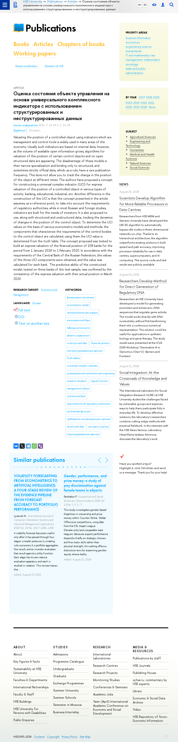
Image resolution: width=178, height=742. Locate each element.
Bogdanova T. (20, 130)
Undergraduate (63, 669)
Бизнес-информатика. (26, 125)
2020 (129, 107)
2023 (136, 103)
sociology (132, 64)
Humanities (137, 150)
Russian (37, 303)
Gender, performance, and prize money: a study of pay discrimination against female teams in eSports (85, 483)
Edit (166, 735)
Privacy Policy (69, 737)
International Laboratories (102, 656)
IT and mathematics (138, 55)
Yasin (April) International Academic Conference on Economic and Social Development (110, 707)
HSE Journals (141, 665)
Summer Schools (64, 697)
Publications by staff (147, 658)
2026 (149, 97)
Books (21, 44)
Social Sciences (139, 167)
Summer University (66, 690)
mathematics (152, 60)
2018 (144, 107)
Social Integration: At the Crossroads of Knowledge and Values (143, 378)
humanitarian (134, 51)
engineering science (139, 46)
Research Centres (105, 665)
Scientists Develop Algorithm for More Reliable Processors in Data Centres (143, 204)
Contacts (39, 737)
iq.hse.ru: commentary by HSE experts (150, 682)
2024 (129, 103)
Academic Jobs (103, 694)
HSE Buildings (22, 701)
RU (140, 4)
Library (137, 691)
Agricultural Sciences (143, 137)
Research (102, 647)
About (19, 647)
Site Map (85, 737)
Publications (50, 28)
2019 (136, 107)
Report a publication (26, 66)
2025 (156, 97)
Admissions (60, 654)
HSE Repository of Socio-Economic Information (150, 719)
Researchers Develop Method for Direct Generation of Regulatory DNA (142, 286)
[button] (37, 467)
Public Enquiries (23, 720)
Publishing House (144, 673)
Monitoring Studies (106, 680)
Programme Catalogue (68, 661)
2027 (142, 97)
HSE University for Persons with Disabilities (29, 711)
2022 (144, 103)
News (124, 184)
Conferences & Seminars (110, 687)
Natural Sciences (140, 163)
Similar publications (39, 460)
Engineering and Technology (138, 143)
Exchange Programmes (68, 683)
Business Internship (66, 712)
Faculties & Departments (30, 680)
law (153, 55)
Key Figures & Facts (26, 661)
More (152, 107)
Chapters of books (81, 44)
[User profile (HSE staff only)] (163, 5)
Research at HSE (54, 66)
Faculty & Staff (23, 694)
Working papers (34, 53)
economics (133, 42)
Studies (60, 647)
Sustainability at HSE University (27, 671)
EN (145, 4)
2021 (151, 103)
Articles (43, 44)
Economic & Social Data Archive (149, 700)
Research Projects (105, 673)
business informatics (138, 38)
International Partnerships (30, 687)
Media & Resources (143, 649)
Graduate (59, 676)
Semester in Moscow (67, 705)
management (134, 60)
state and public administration (136, 71)
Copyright (53, 737)
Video (137, 709)
